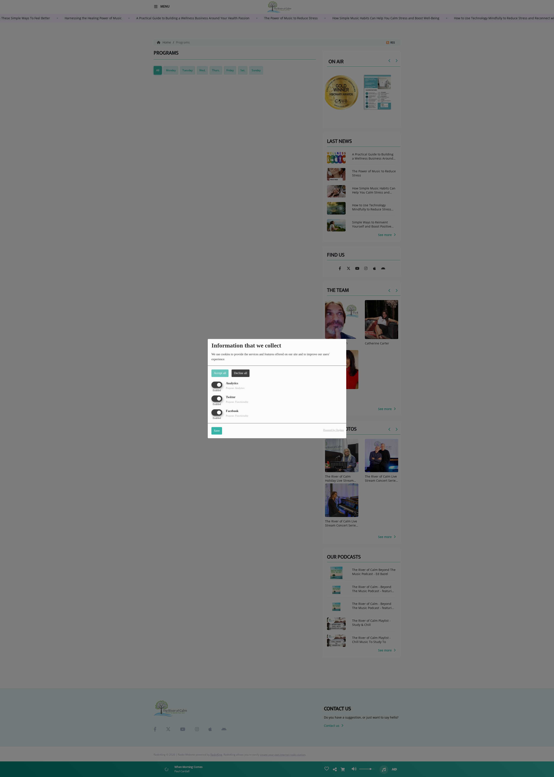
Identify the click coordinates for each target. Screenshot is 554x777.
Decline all (240, 373)
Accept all (220, 373)
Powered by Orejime (333, 430)
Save (217, 430)
